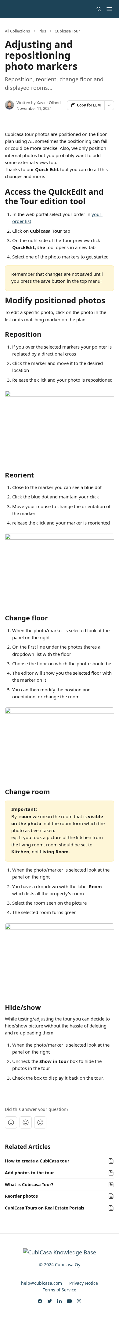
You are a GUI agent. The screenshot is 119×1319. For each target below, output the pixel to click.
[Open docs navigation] (109, 9)
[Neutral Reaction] (26, 1122)
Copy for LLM (89, 105)
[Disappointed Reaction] (11, 1122)
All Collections (17, 31)
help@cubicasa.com (41, 1283)
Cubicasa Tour (67, 31)
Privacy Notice (83, 1283)
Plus (42, 31)
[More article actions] (109, 105)
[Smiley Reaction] (40, 1122)
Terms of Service (59, 1290)
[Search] (99, 9)
